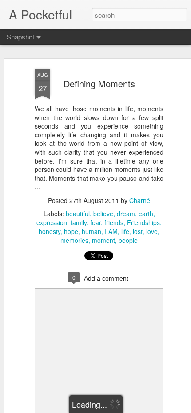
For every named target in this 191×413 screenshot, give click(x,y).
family (79, 222)
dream (126, 213)
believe (103, 213)
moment (103, 240)
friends (113, 222)
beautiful (78, 213)
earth (146, 213)
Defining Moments (99, 83)
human (91, 231)
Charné (139, 200)
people (128, 240)
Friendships (143, 222)
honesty (49, 231)
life (125, 231)
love (152, 231)
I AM (111, 231)
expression (51, 222)
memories (74, 240)
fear (95, 222)
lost (138, 231)
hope (71, 231)
